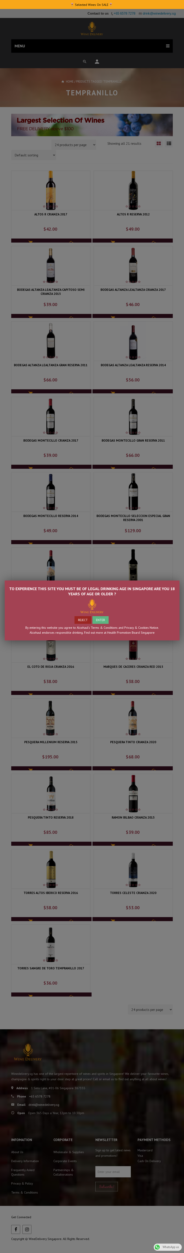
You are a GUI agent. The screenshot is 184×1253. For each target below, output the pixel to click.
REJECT (83, 620)
